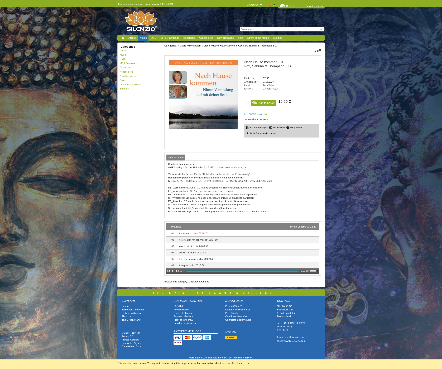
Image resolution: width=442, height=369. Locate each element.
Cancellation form (132, 346)
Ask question (296, 127)
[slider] (314, 270)
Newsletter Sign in (131, 343)
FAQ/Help (179, 306)
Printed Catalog (130, 339)
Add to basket (266, 103)
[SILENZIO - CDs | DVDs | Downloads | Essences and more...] (141, 22)
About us (126, 316)
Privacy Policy (181, 309)
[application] (242, 248)
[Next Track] (177, 271)
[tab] (175, 157)
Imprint (125, 306)
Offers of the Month (258, 37)
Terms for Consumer (133, 309)
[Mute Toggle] (307, 271)
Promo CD (127, 336)
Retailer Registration (185, 323)
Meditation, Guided (199, 281)
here (244, 363)
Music (143, 37)
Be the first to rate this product (263, 133)
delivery (265, 114)
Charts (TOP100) (131, 333)
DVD (153, 37)
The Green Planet (131, 319)
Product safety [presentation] (176, 157)
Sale (240, 37)
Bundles (277, 37)
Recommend (279, 127)
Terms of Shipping (183, 313)
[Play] (173, 271)
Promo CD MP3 (233, 306)
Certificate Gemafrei (236, 316)
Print (315, 51)
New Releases (225, 37)
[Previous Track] (168, 271)
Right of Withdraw (131, 313)
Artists (132, 37)
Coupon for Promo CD (237, 309)
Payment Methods (183, 316)
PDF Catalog (232, 313)
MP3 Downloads (170, 37)
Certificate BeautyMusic (238, 319)
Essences (189, 37)
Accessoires (206, 37)
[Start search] (321, 29)
